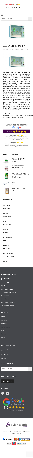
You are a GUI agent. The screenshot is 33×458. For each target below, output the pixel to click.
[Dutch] (4, 4)
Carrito (6, 286)
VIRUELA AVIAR (7, 259)
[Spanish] (19, 4)
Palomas (3, 334)
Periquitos (4, 320)
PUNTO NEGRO (7, 251)
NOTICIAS (6, 245)
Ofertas (6, 354)
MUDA (5, 243)
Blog (5, 358)
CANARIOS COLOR (8, 211)
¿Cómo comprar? (8, 289)
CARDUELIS (6, 213)
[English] (6, 4)
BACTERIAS (6, 208)
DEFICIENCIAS (7, 224)
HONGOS (5, 232)
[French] (9, 4)
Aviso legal (7, 299)
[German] (11, 4)
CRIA (4, 221)
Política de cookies (9, 305)
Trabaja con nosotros (7, 363)
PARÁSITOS (6, 248)
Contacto (6, 296)
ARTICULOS (6, 205)
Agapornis (4, 323)
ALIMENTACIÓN (7, 203)
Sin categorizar (8, 256)
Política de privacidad (9, 302)
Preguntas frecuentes (10, 292)
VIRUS (5, 261)
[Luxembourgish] (15, 4)
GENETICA (6, 229)
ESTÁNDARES (7, 227)
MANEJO (15, 49)
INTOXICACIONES (8, 237)
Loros (2, 330)
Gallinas (3, 337)
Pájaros (3, 316)
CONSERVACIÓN (7, 219)
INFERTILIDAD (7, 235)
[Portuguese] (17, 4)
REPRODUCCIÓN (8, 253)
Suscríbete (6, 381)
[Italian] (13, 4)
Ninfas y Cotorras (6, 327)
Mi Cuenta (6, 282)
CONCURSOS (7, 216)
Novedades (7, 350)
